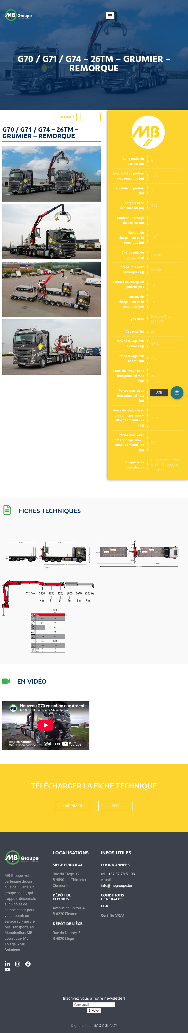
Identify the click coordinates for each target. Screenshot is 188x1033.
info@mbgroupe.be (116, 885)
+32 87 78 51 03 (121, 874)
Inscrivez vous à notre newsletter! (94, 998)
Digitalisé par (82, 1025)
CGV (104, 905)
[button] (110, 15)
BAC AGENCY (105, 1025)
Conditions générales (112, 897)
